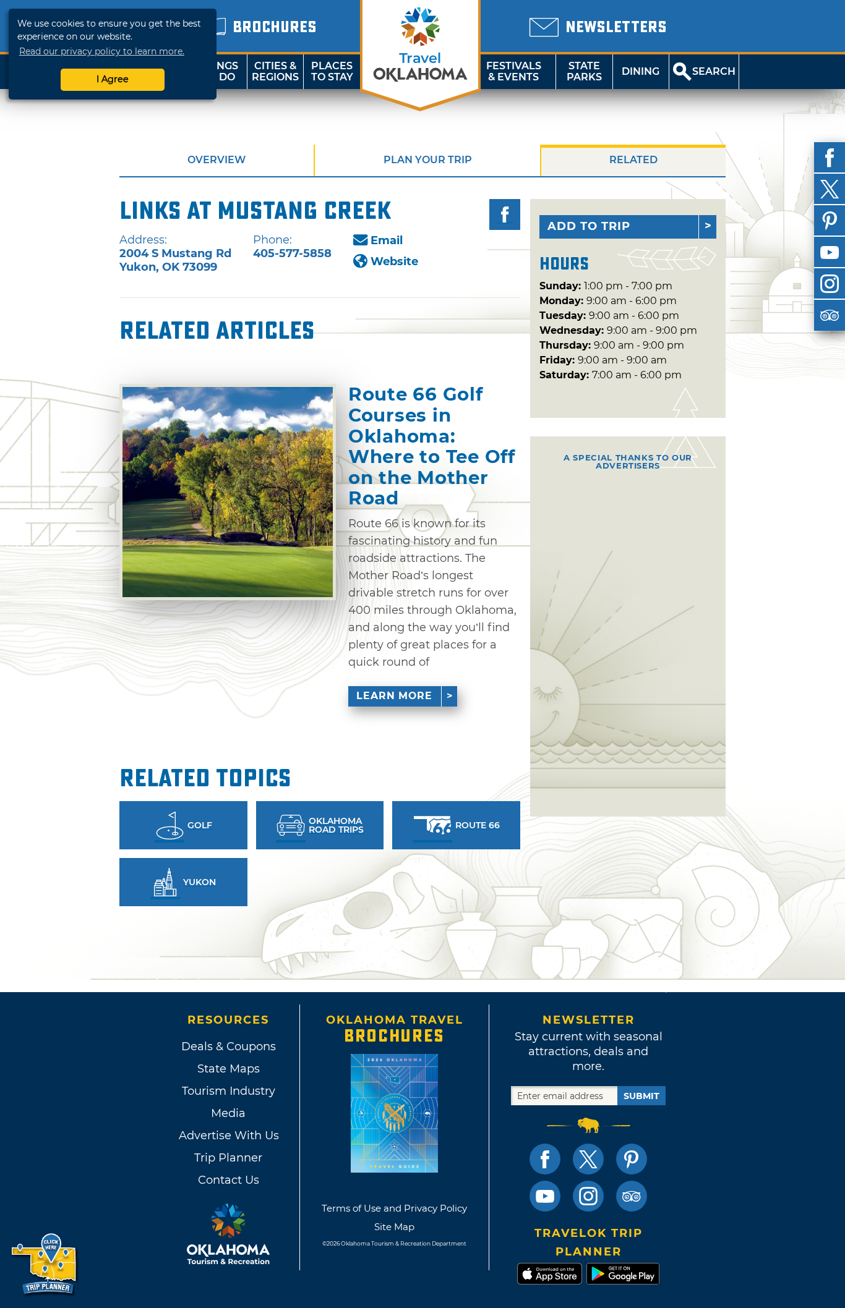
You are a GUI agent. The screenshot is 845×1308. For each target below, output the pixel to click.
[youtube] (829, 252)
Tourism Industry (228, 1091)
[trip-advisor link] (631, 1196)
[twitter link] (588, 1159)
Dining (640, 71)
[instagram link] (588, 1196)
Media (228, 1113)
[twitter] (829, 189)
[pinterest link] (631, 1159)
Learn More (394, 696)
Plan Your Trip (428, 160)
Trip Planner (228, 1158)
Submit (641, 1096)
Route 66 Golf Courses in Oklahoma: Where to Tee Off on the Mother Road (431, 446)
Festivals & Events (513, 71)
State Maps (228, 1069)
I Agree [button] (113, 79)
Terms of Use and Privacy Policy (394, 1208)
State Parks (584, 71)
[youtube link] (545, 1196)
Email (387, 240)
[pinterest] (829, 220)
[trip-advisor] (829, 315)
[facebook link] (545, 1159)
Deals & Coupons (228, 1046)
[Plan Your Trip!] (44, 1264)
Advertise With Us (228, 1135)
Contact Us (228, 1180)
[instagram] (829, 283)
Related (633, 160)
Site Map (394, 1227)
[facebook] (829, 157)
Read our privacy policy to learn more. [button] (101, 51)
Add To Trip (588, 226)
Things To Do (218, 71)
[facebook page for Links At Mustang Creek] (504, 214)
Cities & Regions (275, 71)
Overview (216, 160)
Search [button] (714, 71)
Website (394, 261)
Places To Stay (332, 71)
